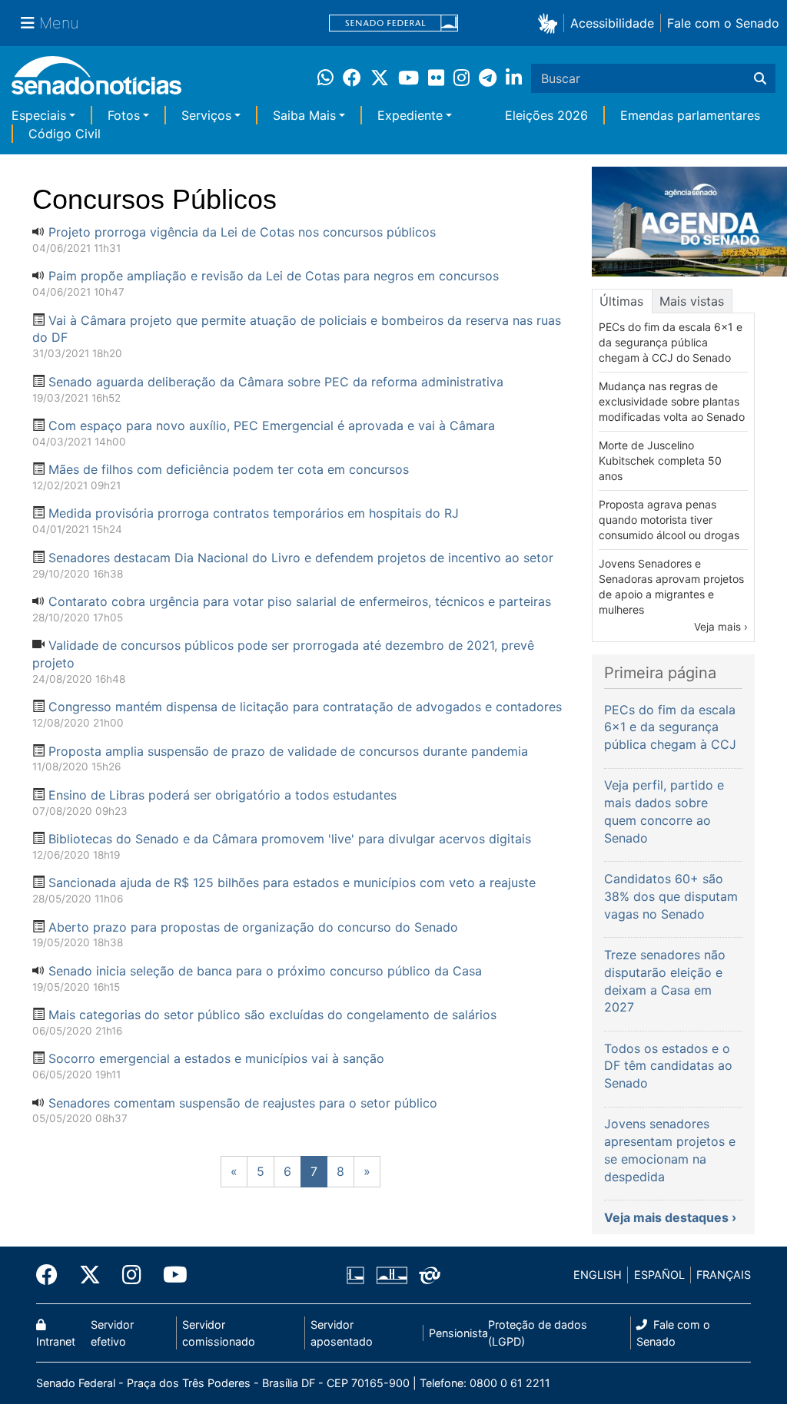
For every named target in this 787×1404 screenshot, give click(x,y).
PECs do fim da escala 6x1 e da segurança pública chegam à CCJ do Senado (670, 342)
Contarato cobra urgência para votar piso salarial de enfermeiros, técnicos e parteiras (299, 601)
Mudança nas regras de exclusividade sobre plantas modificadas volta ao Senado (672, 401)
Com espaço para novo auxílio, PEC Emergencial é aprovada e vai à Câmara (271, 425)
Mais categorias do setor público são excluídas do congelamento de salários (272, 1014)
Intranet (55, 1341)
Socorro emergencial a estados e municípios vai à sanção (216, 1058)
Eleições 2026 (546, 115)
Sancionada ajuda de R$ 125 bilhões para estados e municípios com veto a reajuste (292, 882)
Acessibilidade (612, 23)
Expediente (410, 115)
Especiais (39, 115)
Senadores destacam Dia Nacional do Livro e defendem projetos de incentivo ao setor (300, 557)
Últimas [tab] (621, 301)
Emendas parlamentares (690, 115)
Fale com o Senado (723, 23)
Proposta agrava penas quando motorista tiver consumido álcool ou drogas (669, 519)
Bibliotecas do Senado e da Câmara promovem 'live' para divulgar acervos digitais (289, 838)
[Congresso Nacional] (392, 1273)
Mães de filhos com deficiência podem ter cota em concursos (228, 469)
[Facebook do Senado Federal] (52, 1275)
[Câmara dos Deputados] (355, 1273)
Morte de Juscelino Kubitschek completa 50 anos (660, 460)
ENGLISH (597, 1274)
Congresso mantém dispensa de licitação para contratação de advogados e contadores (305, 706)
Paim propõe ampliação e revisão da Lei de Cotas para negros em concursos (273, 275)
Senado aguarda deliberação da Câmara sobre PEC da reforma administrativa (275, 381)
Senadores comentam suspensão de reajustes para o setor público (242, 1103)
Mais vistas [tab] (691, 301)
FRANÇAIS (723, 1274)
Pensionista (458, 1332)
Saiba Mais (304, 115)
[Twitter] (89, 1275)
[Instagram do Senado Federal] (131, 1275)
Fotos (124, 115)
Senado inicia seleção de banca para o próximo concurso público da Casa (265, 970)
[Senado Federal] (393, 23)
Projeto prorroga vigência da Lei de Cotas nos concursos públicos (242, 232)
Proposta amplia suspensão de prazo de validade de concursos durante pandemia (288, 751)
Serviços (206, 115)
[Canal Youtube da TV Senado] (170, 1275)
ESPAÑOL (659, 1274)
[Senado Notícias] (96, 81)
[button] (550, 22)
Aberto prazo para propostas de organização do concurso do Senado (253, 927)
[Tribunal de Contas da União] (429, 1273)
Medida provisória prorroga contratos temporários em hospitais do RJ (253, 513)
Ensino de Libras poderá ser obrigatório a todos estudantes (222, 795)
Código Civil (64, 133)
